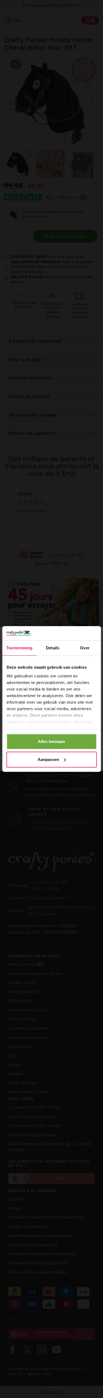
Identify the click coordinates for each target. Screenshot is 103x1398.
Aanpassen (48, 759)
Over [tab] (84, 648)
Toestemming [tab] (19, 648)
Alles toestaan (51, 741)
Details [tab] (52, 648)
